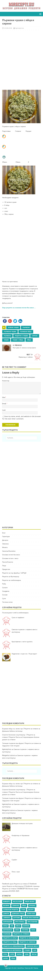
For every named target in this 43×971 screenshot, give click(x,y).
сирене (34, 336)
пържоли (6, 934)
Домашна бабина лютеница (12, 731)
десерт (31, 909)
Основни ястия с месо (10, 558)
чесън (34, 954)
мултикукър (7, 930)
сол (34, 950)
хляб (27, 954)
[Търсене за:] (21, 438)
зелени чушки (13, 327)
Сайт (4, 410)
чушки (6, 340)
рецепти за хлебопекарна (13, 946)
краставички (32, 922)
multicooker (17, 901)
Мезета (4, 547)
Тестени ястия (7, 602)
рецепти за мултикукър (29, 938)
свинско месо (32, 946)
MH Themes (34, 968)
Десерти (5, 540)
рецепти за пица (9, 942)
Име (3, 397)
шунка (5, 958)
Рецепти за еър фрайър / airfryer (14, 573)
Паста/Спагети (7, 562)
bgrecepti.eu (19, 28)
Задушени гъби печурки (10, 746)
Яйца (29, 340)
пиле (33, 930)
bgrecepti (6, 901)
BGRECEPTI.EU (23, 889)
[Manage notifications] (5, 965)
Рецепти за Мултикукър (10, 577)
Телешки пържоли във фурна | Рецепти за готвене (20, 743)
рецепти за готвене (21, 934)
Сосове (4, 595)
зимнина (6, 917)
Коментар (5, 381)
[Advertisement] (21, 59)
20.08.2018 (8, 28)
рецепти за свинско (27, 942)
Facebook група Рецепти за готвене (15, 884)
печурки (25, 930)
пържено (7, 336)
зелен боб (31, 913)
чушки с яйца (18, 340)
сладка (27, 950)
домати (6, 913)
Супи (4, 598)
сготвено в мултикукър (12, 950)
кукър (5, 926)
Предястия (6, 569)
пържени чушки (10, 331)
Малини (6, 905)
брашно (32, 905)
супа (5, 954)
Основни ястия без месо (11, 555)
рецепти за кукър (10, 938)
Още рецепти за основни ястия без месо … (19, 308)
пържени (26, 327)
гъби (23, 909)
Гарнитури (6, 536)
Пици (4, 566)
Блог (4, 533)
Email (4, 404)
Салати (4, 588)
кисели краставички (31, 917)
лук (12, 926)
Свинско (15, 905)
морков (26, 926)
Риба (4, 584)
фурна (19, 954)
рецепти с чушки (21, 336)
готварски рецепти (10, 909)
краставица (19, 922)
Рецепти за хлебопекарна (11, 580)
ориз (17, 930)
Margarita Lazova (8, 755)
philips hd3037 (30, 901)
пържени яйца (26, 331)
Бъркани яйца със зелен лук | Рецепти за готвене (20, 729)
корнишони (7, 922)
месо (18, 926)
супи (12, 954)
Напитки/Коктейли (8, 551)
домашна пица (18, 913)
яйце (13, 958)
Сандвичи (5, 591)
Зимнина (5, 544)
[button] (39, 14)
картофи (16, 917)
